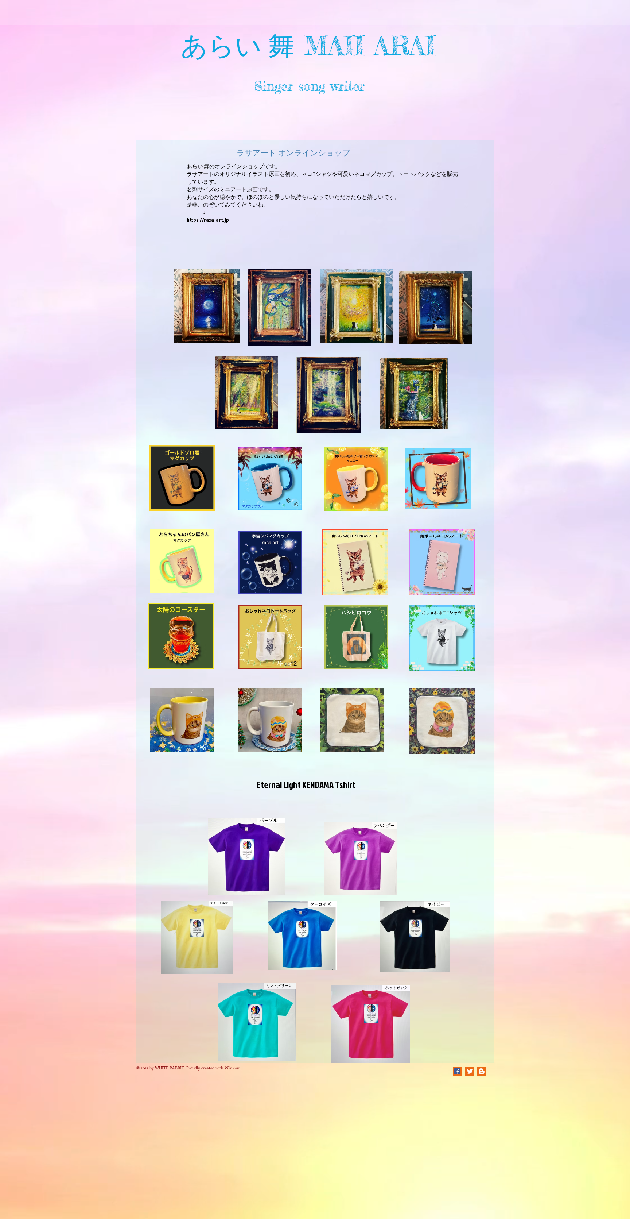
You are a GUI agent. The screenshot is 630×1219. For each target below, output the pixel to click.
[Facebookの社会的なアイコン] (457, 1071)
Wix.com (233, 1068)
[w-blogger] (482, 1071)
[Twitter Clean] (470, 1071)
